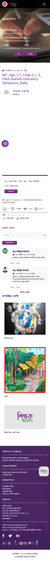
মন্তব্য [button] (18, 263)
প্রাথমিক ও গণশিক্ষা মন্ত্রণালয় (10, 494)
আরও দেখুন (25, 292)
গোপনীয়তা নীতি (7, 475)
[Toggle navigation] (44, 4)
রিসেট (30, 54)
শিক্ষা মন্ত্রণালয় (6, 489)
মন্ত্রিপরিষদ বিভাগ (7, 491)
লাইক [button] (12, 263)
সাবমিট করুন (10, 243)
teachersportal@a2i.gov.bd (18, 525)
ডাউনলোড (11, 191)
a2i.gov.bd (13, 516)
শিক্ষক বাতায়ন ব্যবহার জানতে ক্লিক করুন (14, 472)
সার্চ (19, 54)
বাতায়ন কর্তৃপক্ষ (21, 91)
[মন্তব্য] (24, 235)
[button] (4, 209)
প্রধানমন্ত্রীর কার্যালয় (7, 486)
